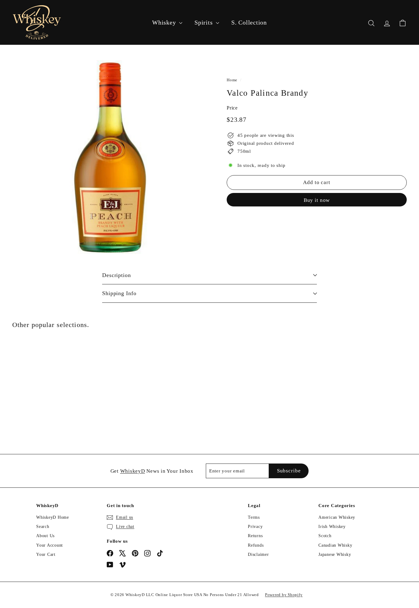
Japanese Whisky (334, 554)
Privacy (255, 526)
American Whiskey (336, 517)
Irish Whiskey (332, 526)
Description (116, 275)
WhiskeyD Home (52, 517)
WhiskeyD (132, 471)
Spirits (204, 22)
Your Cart (46, 554)
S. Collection (249, 22)
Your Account (49, 545)
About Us (45, 535)
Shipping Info (119, 293)
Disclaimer (258, 554)
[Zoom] (109, 157)
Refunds (255, 545)
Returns (255, 535)
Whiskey (165, 22)
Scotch (325, 535)
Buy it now (317, 200)
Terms (254, 517)
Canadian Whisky (335, 545)
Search (42, 526)
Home (232, 80)
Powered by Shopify (284, 594)
